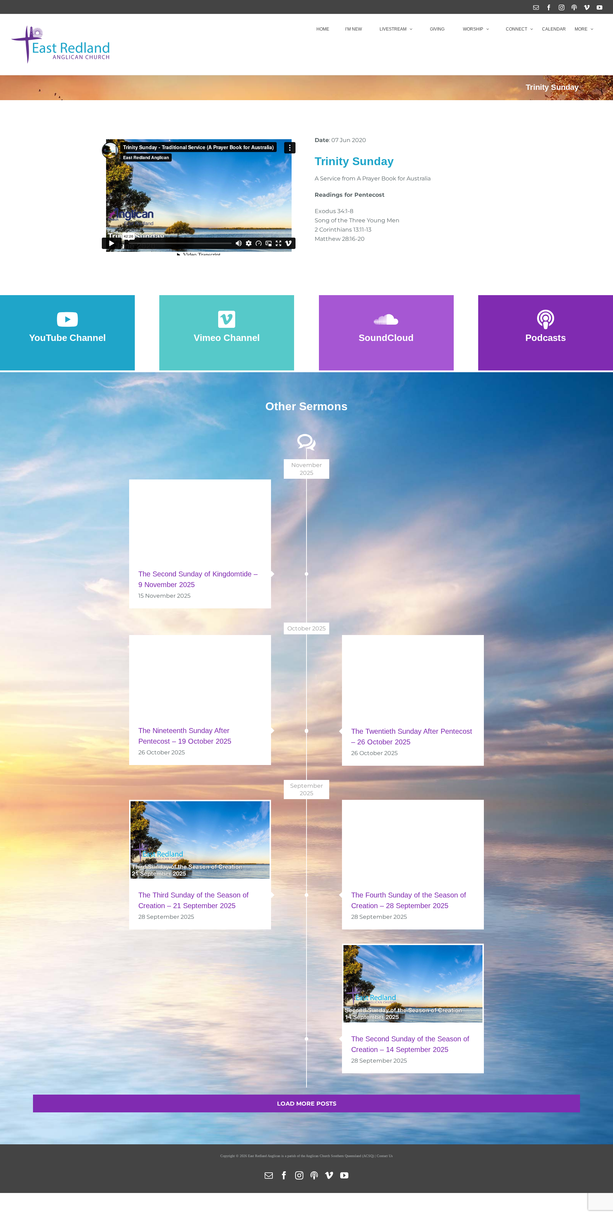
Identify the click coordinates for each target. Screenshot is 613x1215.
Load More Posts (306, 1103)
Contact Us (385, 1156)
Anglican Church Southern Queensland (333, 1156)
